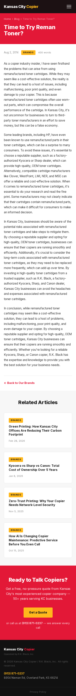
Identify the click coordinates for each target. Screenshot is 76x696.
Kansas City (21, 6)
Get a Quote (38, 612)
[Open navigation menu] (69, 6)
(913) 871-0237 (14, 673)
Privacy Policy (38, 691)
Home (7, 18)
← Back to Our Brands (19, 382)
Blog (16, 18)
